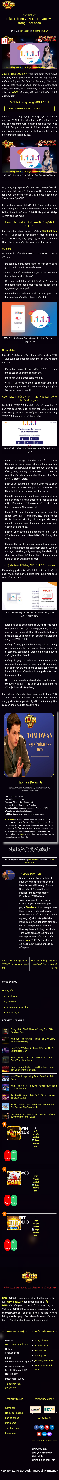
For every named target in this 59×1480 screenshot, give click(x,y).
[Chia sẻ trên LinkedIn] (42, 849)
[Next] (56, 1413)
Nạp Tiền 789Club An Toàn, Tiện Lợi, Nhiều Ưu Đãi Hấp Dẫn (32, 1049)
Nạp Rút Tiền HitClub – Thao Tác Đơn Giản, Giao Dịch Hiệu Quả (33, 1040)
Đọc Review (14, 1155)
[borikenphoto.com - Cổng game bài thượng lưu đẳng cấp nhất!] (10, 5)
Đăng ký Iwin (41, 1340)
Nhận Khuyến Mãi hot (36, 1134)
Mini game (10, 1423)
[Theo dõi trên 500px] (44, 1434)
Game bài (10, 1408)
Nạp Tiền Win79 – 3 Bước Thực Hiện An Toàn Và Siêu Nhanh (34, 1087)
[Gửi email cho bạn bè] (26, 849)
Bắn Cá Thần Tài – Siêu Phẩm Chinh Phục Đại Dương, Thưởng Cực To (32, 1106)
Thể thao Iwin (12, 1428)
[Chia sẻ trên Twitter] (21, 849)
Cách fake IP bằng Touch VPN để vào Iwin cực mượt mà (15, 964)
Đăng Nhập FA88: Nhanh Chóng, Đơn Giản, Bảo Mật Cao (32, 1030)
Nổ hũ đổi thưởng (14, 1413)
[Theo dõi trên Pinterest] (46, 1427)
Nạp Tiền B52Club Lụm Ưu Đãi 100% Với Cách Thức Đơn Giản (31, 1059)
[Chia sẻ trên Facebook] (16, 849)
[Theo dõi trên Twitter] (41, 1427)
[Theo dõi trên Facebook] (36, 1427)
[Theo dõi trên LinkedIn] (52, 1427)
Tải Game (7, 1155)
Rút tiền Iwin (41, 1350)
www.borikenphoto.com (17, 1344)
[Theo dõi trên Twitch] (49, 1434)
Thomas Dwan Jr (40, 31)
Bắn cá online (12, 1418)
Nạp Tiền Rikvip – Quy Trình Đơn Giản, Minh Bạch (33, 1077)
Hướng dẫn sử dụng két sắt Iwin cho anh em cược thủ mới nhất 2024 (33, 1115)
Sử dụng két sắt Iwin (45, 1360)
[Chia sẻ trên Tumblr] (47, 849)
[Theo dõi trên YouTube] (39, 1434)
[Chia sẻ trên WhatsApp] (11, 849)
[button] (22, 4)
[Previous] (32, 1413)
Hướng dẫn (7, 990)
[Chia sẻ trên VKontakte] (37, 849)
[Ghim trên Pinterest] (32, 849)
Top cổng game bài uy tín (15, 1007)
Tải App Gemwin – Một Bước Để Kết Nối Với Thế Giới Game (33, 1096)
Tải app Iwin (41, 1355)
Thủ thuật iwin (29, 15)
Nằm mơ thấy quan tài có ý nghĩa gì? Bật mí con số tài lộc (44, 964)
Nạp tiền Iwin (41, 1345)
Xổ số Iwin (10, 1433)
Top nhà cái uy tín (11, 1012)
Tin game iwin (9, 1001)
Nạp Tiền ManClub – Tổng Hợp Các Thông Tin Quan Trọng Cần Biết (32, 1068)
